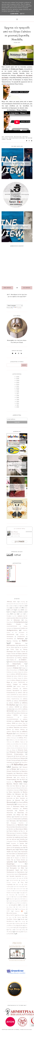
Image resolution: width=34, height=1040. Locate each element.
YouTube (9, 139)
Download (23, 890)
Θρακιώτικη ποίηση (21, 773)
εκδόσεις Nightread (20, 742)
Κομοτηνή (9, 781)
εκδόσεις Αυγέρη (17, 678)
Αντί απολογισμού (19, 632)
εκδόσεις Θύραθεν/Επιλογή (13, 698)
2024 (8, 614)
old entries (26, 287)
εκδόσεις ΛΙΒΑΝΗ (14, 707)
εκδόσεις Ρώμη (21, 723)
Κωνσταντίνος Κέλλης (16, 533)
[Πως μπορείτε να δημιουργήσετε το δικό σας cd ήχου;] (17, 475)
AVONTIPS (23, 880)
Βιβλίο (24, 641)
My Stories (18, 917)
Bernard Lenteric (11, 882)
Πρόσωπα (21, 825)
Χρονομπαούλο (23, 874)
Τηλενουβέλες (12, 853)
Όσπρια (8, 806)
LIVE (8, 911)
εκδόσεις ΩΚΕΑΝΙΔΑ (21, 733)
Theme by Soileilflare (26, 1029)
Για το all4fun (10, 647)
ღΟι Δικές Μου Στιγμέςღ (12, 1029)
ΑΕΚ (24, 618)
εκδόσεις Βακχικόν (16, 680)
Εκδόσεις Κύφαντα (23, 705)
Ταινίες (21, 849)
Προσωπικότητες (23, 827)
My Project (9, 917)
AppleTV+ (14, 878)
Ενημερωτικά (10, 756)
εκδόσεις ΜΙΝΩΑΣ (21, 711)
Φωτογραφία (24, 866)
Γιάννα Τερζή (14, 649)
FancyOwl (9, 896)
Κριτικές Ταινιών (12, 784)
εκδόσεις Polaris (18, 744)
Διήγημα (24, 668)
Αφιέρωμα (20, 638)
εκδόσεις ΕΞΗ (21, 692)
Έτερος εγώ (24, 756)
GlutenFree (12, 899)
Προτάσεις (11, 829)
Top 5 (11, 929)
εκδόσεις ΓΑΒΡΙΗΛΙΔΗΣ (19, 682)
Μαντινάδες (24, 788)
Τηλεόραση (21, 853)
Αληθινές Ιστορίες (14, 624)
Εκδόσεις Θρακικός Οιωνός (20, 696)
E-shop (21, 892)
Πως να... (23, 831)
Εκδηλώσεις (9, 672)
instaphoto (14, 905)
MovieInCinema (12, 913)
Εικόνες (22, 670)
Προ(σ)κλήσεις (23, 821)
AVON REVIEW (13, 880)
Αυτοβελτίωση (21, 636)
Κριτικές (18, 781)
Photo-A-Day (12, 925)
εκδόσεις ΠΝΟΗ (11, 723)
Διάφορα (15, 668)
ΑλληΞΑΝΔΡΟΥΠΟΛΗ (12, 626)
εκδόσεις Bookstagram (11, 737)
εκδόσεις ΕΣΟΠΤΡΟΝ (11, 694)
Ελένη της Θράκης (11, 750)
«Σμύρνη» (20, 75)
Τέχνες (16, 851)
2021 (11, 612)
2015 (14, 608)
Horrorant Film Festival (17, 903)
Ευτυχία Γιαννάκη (11, 760)
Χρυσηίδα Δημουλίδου (15, 876)
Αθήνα (8, 620)
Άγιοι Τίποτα (14, 532)
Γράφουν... (24, 660)
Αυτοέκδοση (10, 638)
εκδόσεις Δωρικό (21, 686)
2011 (13, 605)
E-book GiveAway (11, 892)
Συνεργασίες (13, 843)
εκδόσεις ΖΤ (9, 696)
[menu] (17, 19)
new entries (7, 287)
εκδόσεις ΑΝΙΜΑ (17, 676)
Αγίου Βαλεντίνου (17, 618)
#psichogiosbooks (10, 603)
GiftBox (24, 897)
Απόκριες (22, 634)
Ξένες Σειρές (19, 802)
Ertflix (26, 892)
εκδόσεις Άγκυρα (17, 672)
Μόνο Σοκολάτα (20, 798)
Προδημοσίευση (11, 825)
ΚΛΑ (23, 779)
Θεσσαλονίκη (22, 769)
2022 (17, 612)
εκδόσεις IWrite (23, 737)
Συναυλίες (22, 839)
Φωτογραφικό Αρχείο (13, 870)
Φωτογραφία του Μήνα (17, 868)
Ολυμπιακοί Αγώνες (21, 804)
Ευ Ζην (10, 758)
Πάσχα (18, 814)
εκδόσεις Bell (21, 735)
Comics (24, 888)
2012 (18, 605)
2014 (8, 608)
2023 (23, 612)
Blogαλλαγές (10, 884)
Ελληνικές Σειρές (22, 750)
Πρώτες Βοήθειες (13, 831)
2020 (26, 610)
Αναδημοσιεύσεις (12, 630)
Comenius (18, 888)
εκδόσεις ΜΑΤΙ (18, 709)
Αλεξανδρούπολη (19, 622)
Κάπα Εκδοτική (21, 777)
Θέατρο (13, 769)
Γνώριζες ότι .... (13, 659)
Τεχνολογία (24, 851)
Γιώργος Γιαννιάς (20, 651)
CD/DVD (15, 886)
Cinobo (20, 886)
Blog (22, 882)
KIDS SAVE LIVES (20, 907)
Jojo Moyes (10, 907)
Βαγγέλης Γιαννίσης (12, 641)
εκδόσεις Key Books (13, 739)
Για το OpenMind (22, 647)
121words (25, 603)
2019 (18, 610)
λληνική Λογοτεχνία (11, 788)
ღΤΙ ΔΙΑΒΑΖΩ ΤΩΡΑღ (19, 528)
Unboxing (18, 931)
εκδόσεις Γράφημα (12, 684)
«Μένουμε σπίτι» (11, 601)
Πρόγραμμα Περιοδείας (17, 822)
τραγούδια (5, 138)
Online (24, 923)
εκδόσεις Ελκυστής (12, 688)
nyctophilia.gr (17, 923)
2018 (11, 610)
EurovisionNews (21, 894)
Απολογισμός (10, 636)
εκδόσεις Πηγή (19, 721)
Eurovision (11, 894)
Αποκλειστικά (9, 136)
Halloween (24, 899)
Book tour (18, 884)
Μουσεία (9, 800)
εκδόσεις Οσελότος (21, 713)
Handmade (10, 900)
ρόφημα (13, 833)
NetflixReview (10, 921)
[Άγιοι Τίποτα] (8, 535)
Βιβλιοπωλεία (22, 645)
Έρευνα (17, 756)
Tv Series (9, 931)
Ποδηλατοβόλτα (18, 818)
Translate (19, 307)
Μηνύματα (18, 794)
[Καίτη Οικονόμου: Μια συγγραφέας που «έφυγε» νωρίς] (17, 497)
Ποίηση (25, 818)
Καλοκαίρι (9, 777)
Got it (22, 13)
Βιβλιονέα (18, 643)
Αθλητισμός (17, 620)
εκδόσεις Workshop (11, 748)
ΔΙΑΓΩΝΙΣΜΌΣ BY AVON (15, 666)
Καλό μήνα (23, 775)
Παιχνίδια (21, 810)
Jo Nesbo (23, 905)
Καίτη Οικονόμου (13, 775)
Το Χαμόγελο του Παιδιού (19, 857)
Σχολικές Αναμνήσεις (13, 845)
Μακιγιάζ (19, 788)
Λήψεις (23, 786)
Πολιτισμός (13, 821)
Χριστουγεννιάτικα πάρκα (12, 874)
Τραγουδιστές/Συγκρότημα (17, 138)
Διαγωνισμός (17, 664)
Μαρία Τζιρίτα (23, 790)
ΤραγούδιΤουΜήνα (12, 866)
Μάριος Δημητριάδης (14, 792)
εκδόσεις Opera (10, 744)
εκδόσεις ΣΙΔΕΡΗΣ (22, 725)
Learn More (14, 13)
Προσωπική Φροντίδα (12, 827)
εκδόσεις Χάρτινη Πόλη (13, 731)
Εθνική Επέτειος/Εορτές (12, 670)
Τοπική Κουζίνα (20, 860)
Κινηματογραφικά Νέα (13, 779)
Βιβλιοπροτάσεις (11, 645)
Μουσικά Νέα (18, 136)
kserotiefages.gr (22, 909)
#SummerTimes (18, 603)
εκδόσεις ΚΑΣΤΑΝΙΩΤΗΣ (20, 700)
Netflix (23, 919)
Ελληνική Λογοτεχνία (17, 752)
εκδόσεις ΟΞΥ (10, 713)
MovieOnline (21, 915)
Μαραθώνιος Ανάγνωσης (13, 790)
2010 (9, 605)
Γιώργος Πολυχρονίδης (14, 655)
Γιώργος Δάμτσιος (22, 653)
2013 (23, 605)
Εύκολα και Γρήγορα (19, 758)
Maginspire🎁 (19, 911)
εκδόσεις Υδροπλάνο (14, 727)
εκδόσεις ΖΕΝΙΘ (22, 694)
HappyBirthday (18, 900)
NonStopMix (10, 923)
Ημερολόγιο (15, 767)
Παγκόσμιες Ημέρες (18, 806)
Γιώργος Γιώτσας (11, 653)
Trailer (17, 929)
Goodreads (19, 898)
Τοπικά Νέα (10, 860)
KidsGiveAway (11, 909)
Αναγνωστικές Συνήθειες (20, 628)
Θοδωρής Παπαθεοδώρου (13, 771)
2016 (19, 608)
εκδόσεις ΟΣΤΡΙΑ (12, 715)
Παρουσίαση (10, 812)
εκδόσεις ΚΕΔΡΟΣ (14, 703)
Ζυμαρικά (16, 762)
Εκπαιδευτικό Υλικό (21, 748)
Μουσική (25, 136)
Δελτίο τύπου (12, 661)
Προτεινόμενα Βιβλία (21, 829)
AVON (25, 878)
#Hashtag (23, 601)
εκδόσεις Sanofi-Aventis (20, 746)
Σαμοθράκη (19, 833)
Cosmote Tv (9, 890)
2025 (15, 614)
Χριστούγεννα (21, 872)
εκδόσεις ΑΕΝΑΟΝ (16, 674)
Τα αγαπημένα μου (18, 847)
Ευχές (18, 760)
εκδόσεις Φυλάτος (20, 729)
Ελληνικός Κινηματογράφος (15, 754)
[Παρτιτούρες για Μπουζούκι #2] (17, 518)
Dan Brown (16, 890)
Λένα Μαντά (15, 786)
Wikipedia (25, 931)
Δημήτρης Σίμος (23, 661)
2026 (21, 614)
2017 (3, 136)
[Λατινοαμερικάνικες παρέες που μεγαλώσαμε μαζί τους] (17, 453)
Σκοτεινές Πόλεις (19, 835)
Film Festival (17, 896)
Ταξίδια (9, 851)
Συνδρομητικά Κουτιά (11, 841)
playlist (20, 925)
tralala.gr (23, 929)
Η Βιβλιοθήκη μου (19, 764)
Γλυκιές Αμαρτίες (22, 657)
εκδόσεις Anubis (11, 735)
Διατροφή (9, 668)
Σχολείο (22, 843)
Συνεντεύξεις (23, 841)
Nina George (21, 921)
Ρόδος (8, 833)
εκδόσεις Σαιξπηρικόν (11, 725)
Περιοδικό (17, 816)
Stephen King (18, 927)
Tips (26, 927)
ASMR (20, 878)
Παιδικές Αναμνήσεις (12, 808)
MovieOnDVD (10, 915)
